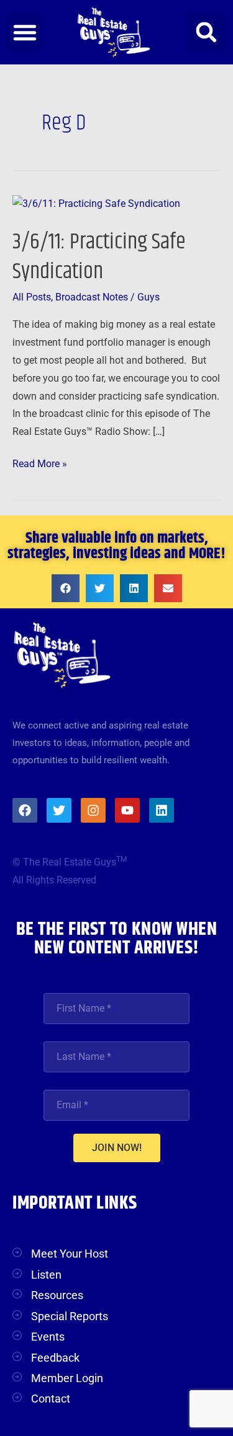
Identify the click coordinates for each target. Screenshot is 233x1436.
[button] (24, 32)
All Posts (31, 297)
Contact (50, 1398)
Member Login (67, 1378)
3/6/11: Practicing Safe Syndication (99, 256)
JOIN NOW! (117, 1148)
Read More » (39, 462)
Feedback (55, 1357)
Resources (57, 1295)
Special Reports (69, 1316)
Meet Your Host (69, 1253)
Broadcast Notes (91, 297)
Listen (46, 1274)
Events (48, 1336)
